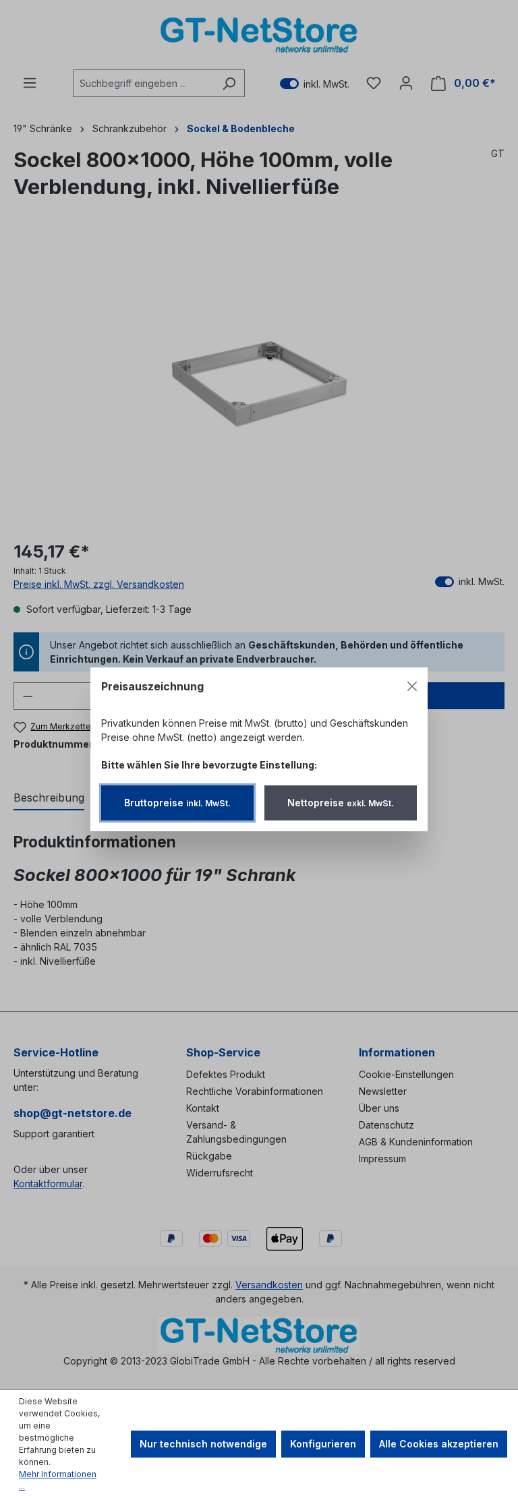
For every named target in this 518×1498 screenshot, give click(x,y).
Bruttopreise (177, 802)
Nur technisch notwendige (203, 1443)
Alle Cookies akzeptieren (438, 1443)
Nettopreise (340, 802)
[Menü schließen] (412, 686)
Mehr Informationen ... (57, 1480)
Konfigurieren (323, 1443)
